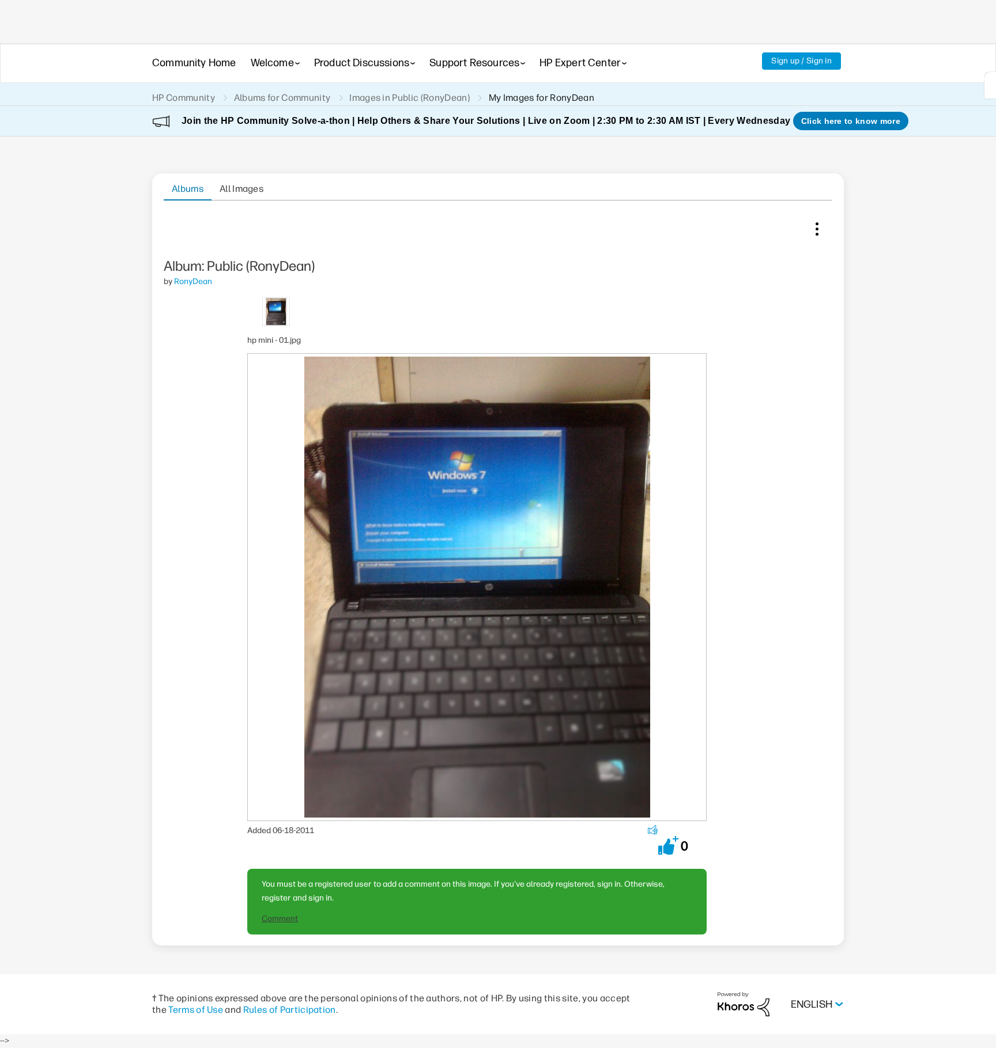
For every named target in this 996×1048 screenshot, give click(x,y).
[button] (668, 845)
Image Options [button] (816, 226)
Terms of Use (195, 1009)
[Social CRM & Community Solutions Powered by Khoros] (743, 1004)
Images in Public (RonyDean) (409, 97)
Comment (280, 919)
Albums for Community (282, 97)
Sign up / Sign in (801, 61)
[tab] (276, 311)
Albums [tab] (187, 188)
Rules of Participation (289, 1009)
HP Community (183, 97)
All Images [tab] (241, 188)
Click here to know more (850, 121)
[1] (990, 85)
